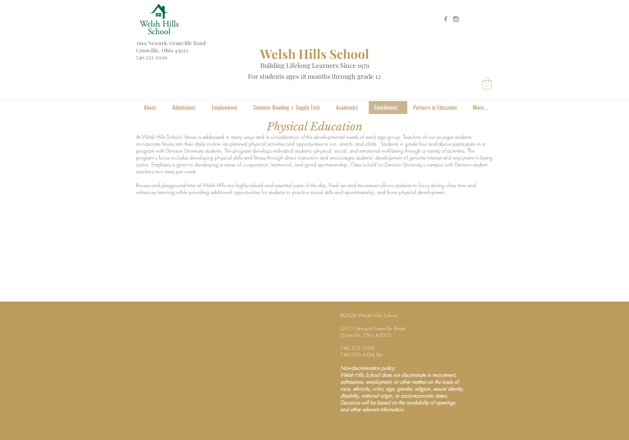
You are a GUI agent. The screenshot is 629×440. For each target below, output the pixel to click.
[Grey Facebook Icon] (446, 19)
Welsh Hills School (314, 53)
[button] (487, 83)
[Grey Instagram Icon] (456, 19)
